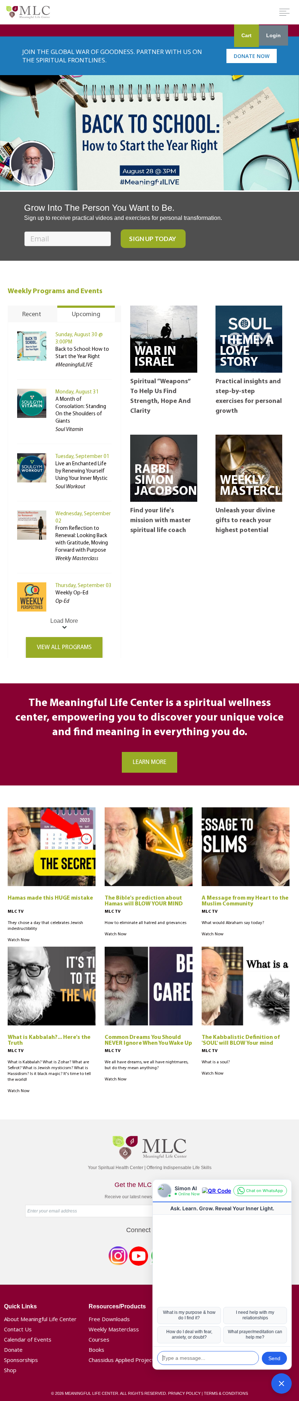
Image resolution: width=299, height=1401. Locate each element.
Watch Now (19, 940)
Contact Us (18, 1329)
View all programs (64, 647)
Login (273, 35)
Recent (31, 314)
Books (96, 1349)
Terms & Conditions (226, 1393)
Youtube (138, 1257)
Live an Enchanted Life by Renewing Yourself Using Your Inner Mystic (81, 471)
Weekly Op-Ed (71, 593)
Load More (64, 621)
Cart (246, 35)
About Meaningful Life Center (40, 1319)
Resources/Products (117, 1306)
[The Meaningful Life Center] (28, 12)
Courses (99, 1339)
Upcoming (86, 314)
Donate (13, 1349)
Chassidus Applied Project (121, 1359)
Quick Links (20, 1306)
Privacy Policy (184, 1393)
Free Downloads (109, 1319)
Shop (10, 1370)
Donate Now (251, 56)
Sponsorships (21, 1359)
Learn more (149, 762)
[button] (281, 1383)
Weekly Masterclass (114, 1329)
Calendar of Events (27, 1339)
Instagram (118, 1257)
